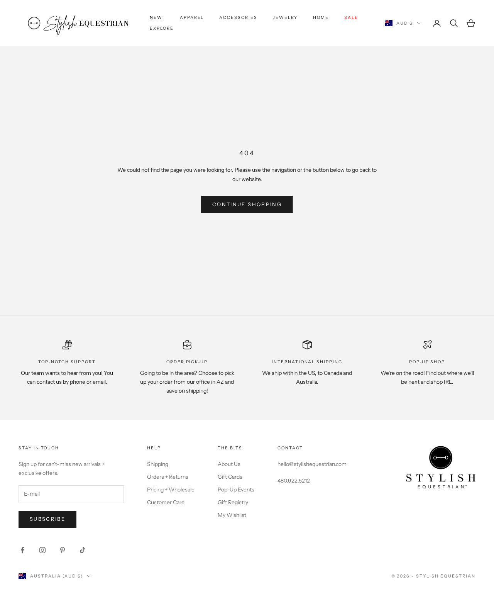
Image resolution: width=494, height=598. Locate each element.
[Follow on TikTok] (82, 550)
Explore (162, 28)
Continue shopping (247, 204)
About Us (229, 464)
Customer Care (165, 502)
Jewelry (285, 17)
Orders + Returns (167, 476)
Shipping (157, 464)
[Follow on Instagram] (42, 550)
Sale (351, 17)
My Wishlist (232, 515)
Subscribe (47, 519)
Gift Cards (230, 476)
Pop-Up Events (236, 489)
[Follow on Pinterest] (62, 550)
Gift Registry (233, 502)
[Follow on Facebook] (22, 550)
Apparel (192, 17)
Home (321, 17)
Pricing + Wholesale (171, 489)
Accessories (238, 17)
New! (157, 17)
